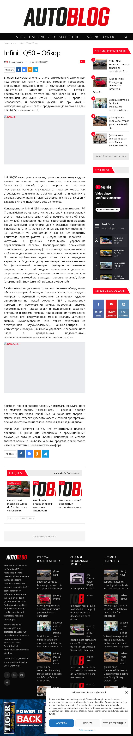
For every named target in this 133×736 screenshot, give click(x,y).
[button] (126, 692)
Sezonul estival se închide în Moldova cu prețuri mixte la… (119, 105)
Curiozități (14, 482)
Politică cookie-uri (87, 730)
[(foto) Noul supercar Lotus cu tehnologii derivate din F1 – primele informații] (100, 64)
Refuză (87, 723)
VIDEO (52, 37)
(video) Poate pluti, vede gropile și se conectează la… (119, 122)
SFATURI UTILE (69, 37)
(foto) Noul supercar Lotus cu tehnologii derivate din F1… (119, 66)
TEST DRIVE (37, 37)
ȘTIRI (19, 37)
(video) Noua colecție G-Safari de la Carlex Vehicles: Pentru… (119, 140)
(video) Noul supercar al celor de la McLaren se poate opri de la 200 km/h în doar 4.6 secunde (83, 667)
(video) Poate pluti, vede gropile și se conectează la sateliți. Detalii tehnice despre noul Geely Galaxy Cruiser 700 (49, 667)
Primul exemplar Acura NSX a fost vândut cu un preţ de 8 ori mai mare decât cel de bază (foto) (82, 607)
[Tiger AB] (29, 717)
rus (82, 61)
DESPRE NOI (91, 37)
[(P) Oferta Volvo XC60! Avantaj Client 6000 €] (77, 578)
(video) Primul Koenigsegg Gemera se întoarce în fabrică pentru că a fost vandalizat (49, 605)
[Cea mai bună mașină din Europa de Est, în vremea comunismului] (18, 489)
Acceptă (61, 723)
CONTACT (110, 37)
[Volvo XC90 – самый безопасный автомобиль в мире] (70, 489)
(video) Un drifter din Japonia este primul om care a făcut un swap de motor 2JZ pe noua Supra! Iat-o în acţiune (83, 638)
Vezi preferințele (114, 723)
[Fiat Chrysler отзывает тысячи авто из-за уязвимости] (44, 489)
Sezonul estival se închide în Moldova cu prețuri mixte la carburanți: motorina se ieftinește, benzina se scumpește (49, 634)
